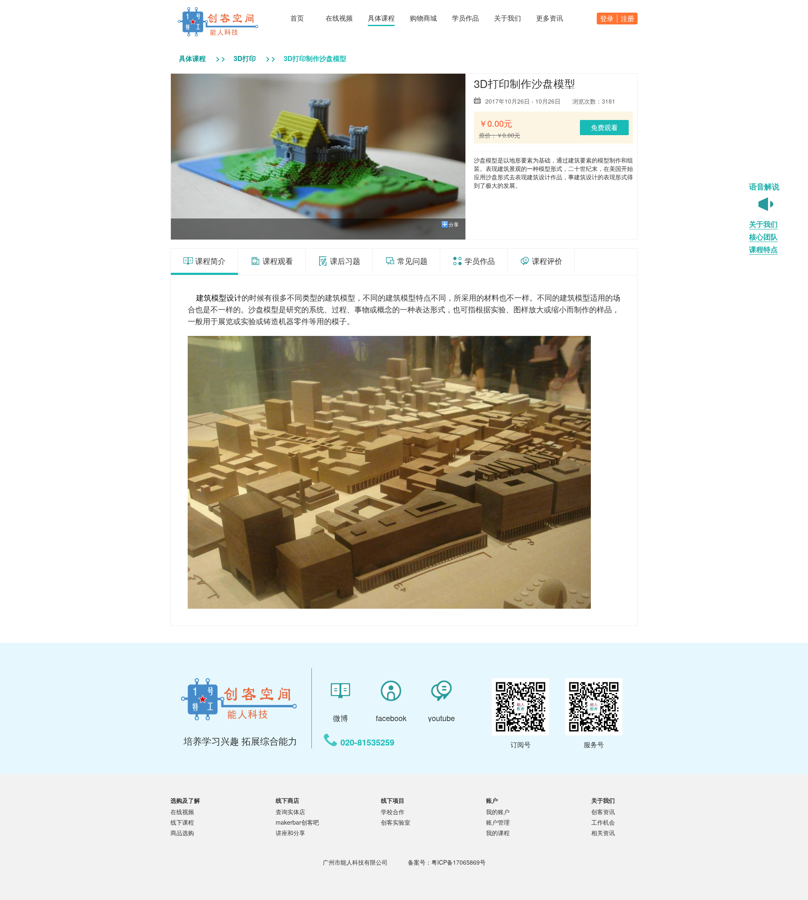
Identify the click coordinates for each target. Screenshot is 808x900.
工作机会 (603, 822)
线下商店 (287, 800)
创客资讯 (603, 811)
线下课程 (182, 822)
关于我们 (603, 800)
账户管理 (498, 822)
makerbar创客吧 (297, 822)
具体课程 (192, 58)
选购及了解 (185, 800)
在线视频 (182, 811)
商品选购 (182, 832)
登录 (607, 18)
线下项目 (392, 800)
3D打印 (245, 58)
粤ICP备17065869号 (458, 862)
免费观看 (604, 127)
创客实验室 (395, 822)
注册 (627, 18)
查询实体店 (290, 811)
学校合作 (392, 811)
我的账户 (498, 811)
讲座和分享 (290, 832)
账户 (492, 800)
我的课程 (498, 832)
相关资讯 (603, 832)
